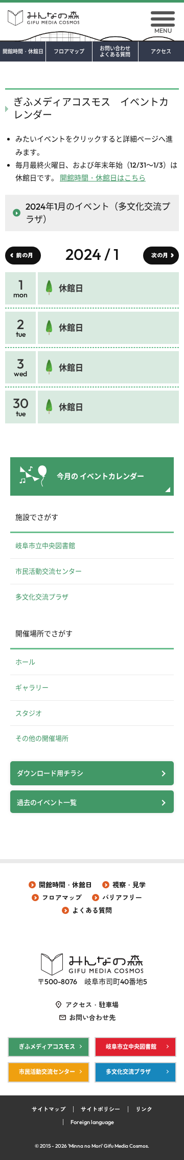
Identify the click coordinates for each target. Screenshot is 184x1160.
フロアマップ (69, 52)
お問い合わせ (115, 52)
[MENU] (163, 19)
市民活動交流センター (48, 571)
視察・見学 (129, 885)
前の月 (24, 255)
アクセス (161, 52)
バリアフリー (122, 897)
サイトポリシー (100, 1109)
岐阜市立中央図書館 (45, 545)
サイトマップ (48, 1109)
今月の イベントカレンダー (100, 476)
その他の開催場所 (41, 738)
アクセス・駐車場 (92, 1005)
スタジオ (28, 713)
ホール (25, 662)
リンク (143, 1109)
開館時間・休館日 (23, 52)
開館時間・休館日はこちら (103, 177)
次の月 (159, 255)
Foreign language (92, 1122)
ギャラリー (32, 687)
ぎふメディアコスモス (47, 1046)
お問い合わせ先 (92, 1017)
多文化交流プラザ (41, 597)
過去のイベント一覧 (47, 802)
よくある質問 (92, 910)
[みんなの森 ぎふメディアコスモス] (92, 14)
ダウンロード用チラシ (50, 773)
